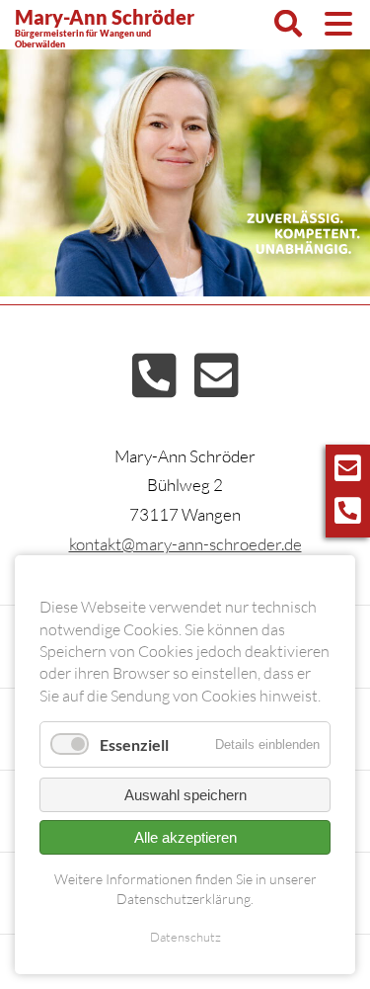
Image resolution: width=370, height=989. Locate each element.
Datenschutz (185, 937)
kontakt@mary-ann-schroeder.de (185, 544)
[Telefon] (154, 388)
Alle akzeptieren (185, 837)
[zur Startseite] (303, 235)
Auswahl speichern (185, 794)
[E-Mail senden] (216, 388)
